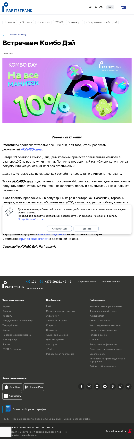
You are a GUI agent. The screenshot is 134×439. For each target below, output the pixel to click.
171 (33, 281)
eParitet (50, 349)
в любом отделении (52, 234)
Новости (44, 22)
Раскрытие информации (103, 344)
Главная (11, 22)
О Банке (27, 22)
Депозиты (51, 330)
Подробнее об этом (30, 219)
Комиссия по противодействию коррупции (107, 360)
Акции (6, 330)
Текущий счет (10, 325)
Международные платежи (60, 311)
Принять (86, 228)
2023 (59, 22)
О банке (94, 339)
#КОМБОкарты (31, 149)
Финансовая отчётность (103, 311)
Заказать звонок (110, 281)
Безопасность (97, 353)
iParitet (6, 344)
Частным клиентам (13, 300)
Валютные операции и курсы (106, 349)
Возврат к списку (17, 34)
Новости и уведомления (103, 330)
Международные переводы (17, 320)
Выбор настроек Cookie (77, 418)
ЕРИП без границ (12, 349)
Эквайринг (52, 315)
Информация (97, 300)
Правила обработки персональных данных (36, 418)
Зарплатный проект (57, 320)
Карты (6, 306)
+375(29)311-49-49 (58, 281)
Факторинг (52, 344)
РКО (48, 306)
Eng (110, 7)
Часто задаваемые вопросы (105, 325)
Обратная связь (87, 281)
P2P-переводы (10, 339)
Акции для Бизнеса (57, 334)
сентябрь (75, 22)
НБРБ (5, 418)
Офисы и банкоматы (101, 320)
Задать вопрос (35, 287)
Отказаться (59, 228)
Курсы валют (97, 315)
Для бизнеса (53, 300)
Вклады (6, 311)
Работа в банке (98, 334)
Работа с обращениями (103, 366)
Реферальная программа (60, 353)
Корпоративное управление (106, 306)
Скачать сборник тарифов (29, 409)
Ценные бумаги (55, 339)
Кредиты (7, 315)
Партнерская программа (16, 334)
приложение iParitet (34, 238)
